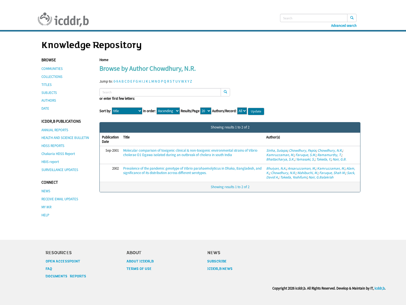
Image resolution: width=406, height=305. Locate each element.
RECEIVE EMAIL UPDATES (59, 199)
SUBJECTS (49, 92)
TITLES (46, 84)
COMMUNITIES (52, 68)
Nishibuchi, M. (307, 172)
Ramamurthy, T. (329, 154)
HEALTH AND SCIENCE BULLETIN (65, 137)
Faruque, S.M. (306, 154)
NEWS (45, 191)
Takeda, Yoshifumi (293, 177)
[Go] (352, 18)
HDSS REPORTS (52, 145)
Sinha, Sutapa (276, 150)
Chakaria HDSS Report (58, 153)
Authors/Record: (224, 111)
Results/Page (190, 111)
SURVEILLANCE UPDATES (59, 169)
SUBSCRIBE (217, 261)
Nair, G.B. (339, 159)
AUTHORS (48, 100)
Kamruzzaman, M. (280, 154)
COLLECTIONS (51, 76)
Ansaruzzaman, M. (301, 168)
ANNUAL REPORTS (54, 130)
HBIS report (50, 161)
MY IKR (46, 207)
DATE (45, 108)
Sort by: (105, 111)
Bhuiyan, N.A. (276, 168)
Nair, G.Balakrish (321, 177)
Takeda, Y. (323, 159)
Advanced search (344, 25)
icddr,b (380, 288)
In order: (149, 111)
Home (103, 59)
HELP (45, 215)
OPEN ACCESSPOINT (63, 261)
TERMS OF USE (139, 269)
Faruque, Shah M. (332, 172)
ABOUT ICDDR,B (140, 261)
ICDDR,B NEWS (220, 269)
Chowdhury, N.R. (330, 150)
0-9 (116, 81)
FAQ (49, 269)
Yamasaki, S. (305, 159)
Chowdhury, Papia (302, 150)
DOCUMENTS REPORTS (66, 276)
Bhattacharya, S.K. (280, 159)
